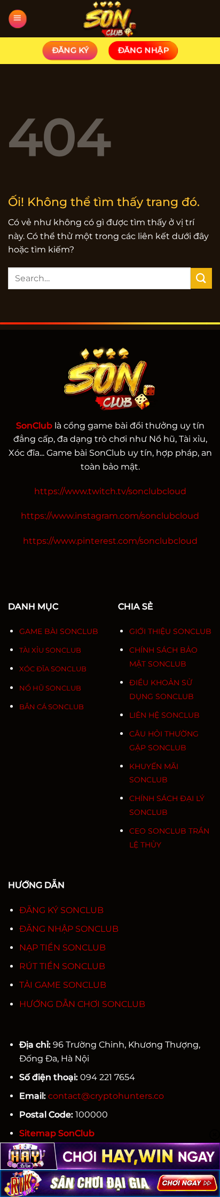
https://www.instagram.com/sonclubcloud (110, 516)
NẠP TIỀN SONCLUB (62, 947)
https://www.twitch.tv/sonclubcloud (110, 491)
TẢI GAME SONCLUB (62, 985)
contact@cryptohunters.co (106, 1096)
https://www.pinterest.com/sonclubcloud (110, 541)
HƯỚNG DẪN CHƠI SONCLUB (82, 1004)
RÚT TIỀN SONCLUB (62, 966)
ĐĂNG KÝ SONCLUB (61, 910)
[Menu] (17, 19)
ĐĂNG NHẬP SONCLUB (69, 929)
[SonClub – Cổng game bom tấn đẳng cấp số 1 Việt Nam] (110, 18)
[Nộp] (201, 278)
